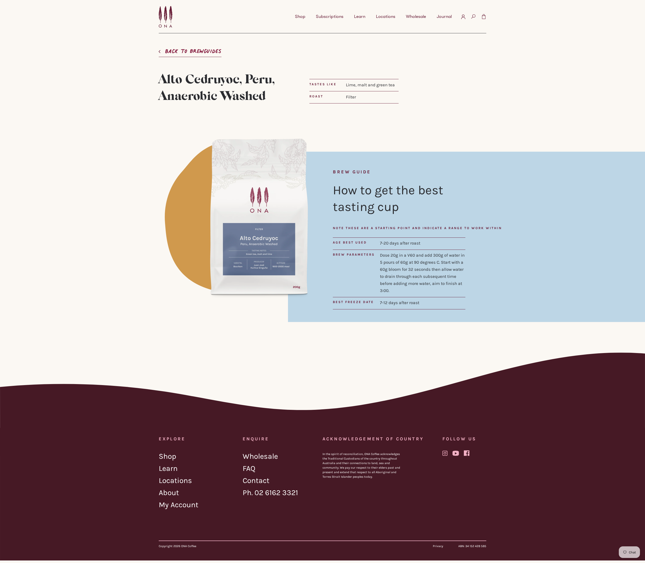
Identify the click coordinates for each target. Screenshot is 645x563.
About (169, 492)
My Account (178, 504)
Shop (167, 456)
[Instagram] (444, 453)
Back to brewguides (193, 49)
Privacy (438, 546)
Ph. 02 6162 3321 (270, 492)
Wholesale (260, 456)
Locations (175, 480)
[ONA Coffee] (165, 17)
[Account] (463, 16)
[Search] (473, 16)
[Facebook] (466, 453)
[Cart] (483, 16)
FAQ (249, 468)
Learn (168, 468)
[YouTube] (456, 453)
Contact (256, 480)
